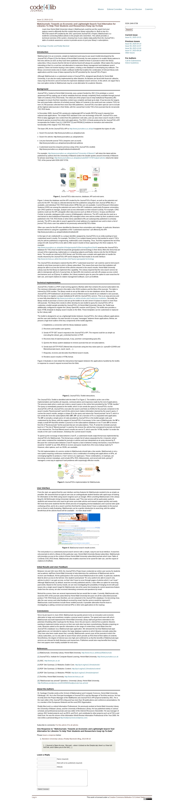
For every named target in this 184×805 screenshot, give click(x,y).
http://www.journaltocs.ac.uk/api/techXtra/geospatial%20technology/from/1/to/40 (67, 247)
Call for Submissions (133, 61)
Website (60, 767)
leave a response (49, 735)
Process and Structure (133, 9)
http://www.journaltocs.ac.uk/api (81, 129)
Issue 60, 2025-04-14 (133, 44)
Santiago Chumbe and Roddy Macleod (54, 46)
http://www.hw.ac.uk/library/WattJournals (97, 653)
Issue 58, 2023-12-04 (133, 48)
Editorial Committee (114, 9)
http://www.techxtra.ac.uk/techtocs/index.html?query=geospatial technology (66, 259)
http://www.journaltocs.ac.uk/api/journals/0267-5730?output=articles (79, 158)
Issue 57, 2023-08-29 (133, 50)
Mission (101, 9)
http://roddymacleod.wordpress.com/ (73, 718)
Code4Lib (149, 9)
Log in (34, 797)
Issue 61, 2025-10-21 (133, 37)
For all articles (73, 725)
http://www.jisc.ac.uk (52, 661)
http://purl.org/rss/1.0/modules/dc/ (87, 665)
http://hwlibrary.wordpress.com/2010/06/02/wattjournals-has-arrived (63, 683)
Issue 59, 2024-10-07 (133, 46)
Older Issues (130, 53)
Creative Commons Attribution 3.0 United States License (130, 797)
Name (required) (62, 759)
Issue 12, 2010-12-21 (45, 20)
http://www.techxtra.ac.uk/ (74, 677)
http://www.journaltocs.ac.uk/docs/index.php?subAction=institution (81, 298)
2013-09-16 (86, 739)
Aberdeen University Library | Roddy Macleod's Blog (61, 739)
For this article (61, 725)
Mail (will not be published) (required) (69, 763)
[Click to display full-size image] (79, 178)
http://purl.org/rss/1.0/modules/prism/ (84, 673)
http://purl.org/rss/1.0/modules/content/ (86, 669)
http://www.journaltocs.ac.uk (107, 657)
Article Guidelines (132, 63)
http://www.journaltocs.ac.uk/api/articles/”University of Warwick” (71, 153)
